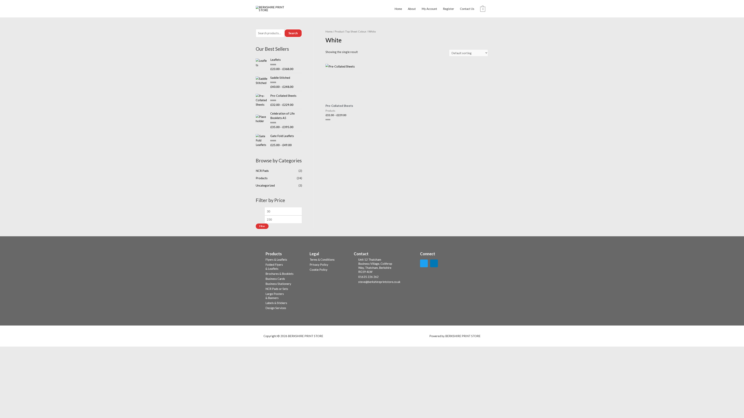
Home (398, 8)
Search (293, 33)
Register (448, 8)
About (412, 8)
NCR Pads (262, 170)
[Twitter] (424, 263)
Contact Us (467, 8)
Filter (262, 226)
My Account (429, 8)
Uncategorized (265, 185)
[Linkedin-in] (434, 263)
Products (262, 178)
